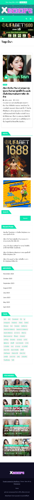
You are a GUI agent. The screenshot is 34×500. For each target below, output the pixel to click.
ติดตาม (24, 333)
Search (5, 212)
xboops (6, 326)
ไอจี (13, 360)
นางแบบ (19, 339)
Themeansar (17, 484)
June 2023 (6, 297)
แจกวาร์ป (12, 356)
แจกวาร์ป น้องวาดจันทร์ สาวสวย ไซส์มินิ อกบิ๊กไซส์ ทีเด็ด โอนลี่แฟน (17, 430)
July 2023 (6, 293)
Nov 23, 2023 (10, 413)
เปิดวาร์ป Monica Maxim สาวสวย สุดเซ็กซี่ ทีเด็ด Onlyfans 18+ (16, 450)
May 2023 (6, 302)
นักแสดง (12, 339)
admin (17, 100)
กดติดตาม (24, 326)
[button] (26, 18)
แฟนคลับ (24, 356)
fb (21, 319)
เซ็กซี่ (21, 350)
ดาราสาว (17, 333)
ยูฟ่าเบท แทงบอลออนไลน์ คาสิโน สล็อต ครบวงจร (17, 492)
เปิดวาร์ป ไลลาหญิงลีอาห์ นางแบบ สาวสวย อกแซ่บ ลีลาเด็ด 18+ (15, 410)
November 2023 (8, 274)
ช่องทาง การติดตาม (22, 329)
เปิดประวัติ (15, 353)
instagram (7, 322)
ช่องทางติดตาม (8, 333)
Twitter (26, 322)
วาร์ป (26, 343)
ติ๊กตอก (16, 336)
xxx (11, 326)
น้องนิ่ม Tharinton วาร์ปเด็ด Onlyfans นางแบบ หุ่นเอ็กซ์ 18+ (17, 390)
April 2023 (6, 307)
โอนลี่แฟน (7, 360)
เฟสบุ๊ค (6, 356)
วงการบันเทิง (19, 343)
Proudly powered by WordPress (11, 481)
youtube (17, 326)
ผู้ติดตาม (6, 343)
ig (24, 319)
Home (17, 488)
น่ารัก (25, 339)
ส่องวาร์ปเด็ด (14, 350)
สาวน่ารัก (16, 386)
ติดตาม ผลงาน (8, 336)
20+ (9, 319)
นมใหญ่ (6, 339)
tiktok (20, 322)
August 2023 (7, 288)
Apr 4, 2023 (8, 100)
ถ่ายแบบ (22, 336)
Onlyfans (14, 322)
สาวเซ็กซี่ (24, 346)
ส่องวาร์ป (6, 350)
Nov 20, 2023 (10, 453)
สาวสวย (5, 84)
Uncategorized (9, 386)
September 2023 (8, 283)
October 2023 (7, 278)
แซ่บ (18, 356)
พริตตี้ (12, 343)
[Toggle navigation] (31, 18)
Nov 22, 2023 (10, 433)
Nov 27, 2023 (10, 394)
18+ (5, 319)
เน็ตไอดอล (7, 353)
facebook (15, 319)
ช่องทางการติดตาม (9, 329)
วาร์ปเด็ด (6, 346)
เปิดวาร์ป (22, 353)
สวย (12, 346)
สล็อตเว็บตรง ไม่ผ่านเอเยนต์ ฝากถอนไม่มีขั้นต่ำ (17, 496)
